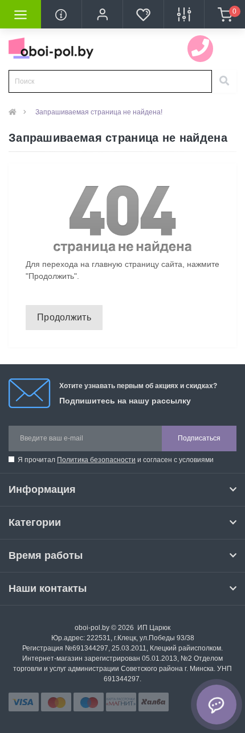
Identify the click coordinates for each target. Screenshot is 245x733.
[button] (101, 14)
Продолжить (64, 317)
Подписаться (199, 438)
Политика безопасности (96, 460)
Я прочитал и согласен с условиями (116, 460)
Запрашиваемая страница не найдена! (98, 112)
